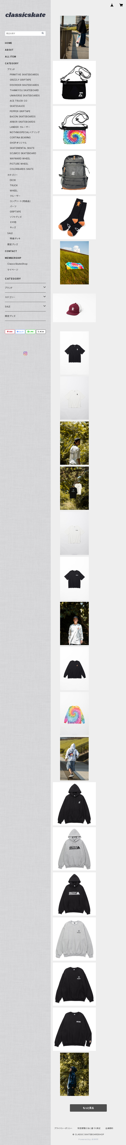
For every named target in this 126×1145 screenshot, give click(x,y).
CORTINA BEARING (20, 137)
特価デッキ (15, 238)
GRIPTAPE (15, 211)
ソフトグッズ (16, 217)
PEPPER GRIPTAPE (20, 111)
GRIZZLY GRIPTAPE (20, 79)
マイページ (12, 269)
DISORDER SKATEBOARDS (24, 85)
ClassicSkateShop (17, 263)
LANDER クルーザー (20, 127)
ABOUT (9, 49)
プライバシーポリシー (63, 1128)
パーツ (13, 206)
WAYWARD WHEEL (20, 158)
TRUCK (14, 185)
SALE (10, 233)
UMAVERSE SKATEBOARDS (25, 95)
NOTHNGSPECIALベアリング (24, 132)
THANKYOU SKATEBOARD (24, 90)
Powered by (85, 1139)
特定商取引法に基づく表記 (88, 1128)
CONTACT (11, 251)
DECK (13, 180)
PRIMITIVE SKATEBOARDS (24, 74)
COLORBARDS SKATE (22, 169)
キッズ (13, 227)
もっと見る (88, 1107)
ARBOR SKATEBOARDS (22, 121)
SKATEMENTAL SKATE (22, 148)
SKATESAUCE (17, 106)
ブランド (11, 69)
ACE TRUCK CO (18, 100)
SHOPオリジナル (18, 142)
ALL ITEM (10, 56)
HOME (8, 43)
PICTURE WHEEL (19, 163)
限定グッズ (12, 244)
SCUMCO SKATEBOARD (23, 153)
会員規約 (109, 1128)
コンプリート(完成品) (20, 201)
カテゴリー (12, 175)
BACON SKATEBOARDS (23, 116)
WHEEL (14, 190)
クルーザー (15, 196)
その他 (13, 222)
